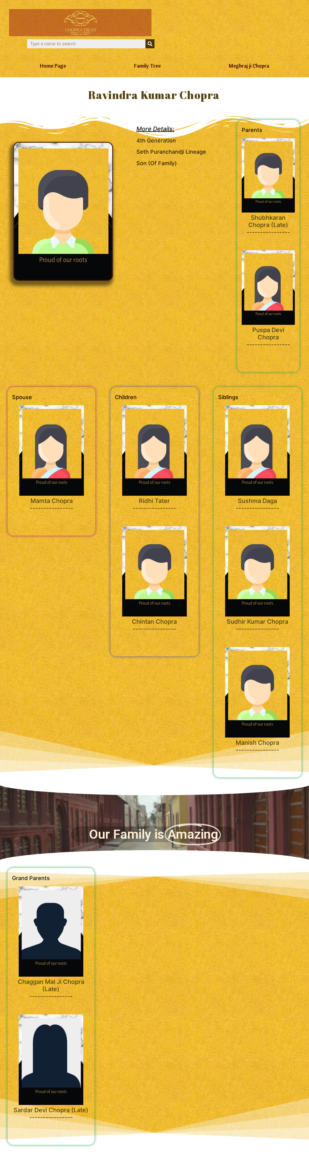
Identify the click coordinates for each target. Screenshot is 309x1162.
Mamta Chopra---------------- (51, 504)
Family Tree (147, 65)
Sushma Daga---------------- (257, 504)
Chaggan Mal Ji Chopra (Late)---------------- (51, 989)
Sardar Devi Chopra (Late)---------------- (51, 1113)
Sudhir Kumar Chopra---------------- (257, 625)
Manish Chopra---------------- (257, 746)
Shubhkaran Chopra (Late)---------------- (268, 225)
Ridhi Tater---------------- (154, 504)
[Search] (149, 43)
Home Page (53, 65)
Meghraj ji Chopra (249, 65)
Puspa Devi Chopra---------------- (268, 337)
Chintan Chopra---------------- (154, 625)
